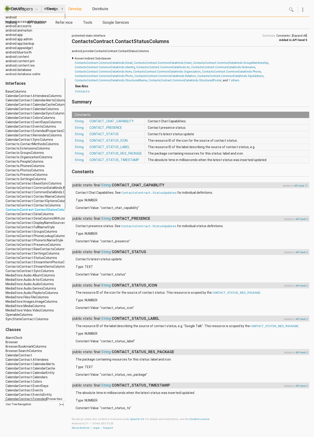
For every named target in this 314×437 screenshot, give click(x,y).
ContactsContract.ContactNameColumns (37, 196)
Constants (283, 35)
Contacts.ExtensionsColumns (28, 148)
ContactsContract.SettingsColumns (33, 253)
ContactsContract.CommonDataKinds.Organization (167, 71)
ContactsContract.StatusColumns (31, 258)
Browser (12, 342)
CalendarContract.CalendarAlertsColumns (37, 100)
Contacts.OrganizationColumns (29, 157)
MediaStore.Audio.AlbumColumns (30, 275)
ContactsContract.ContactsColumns (33, 205)
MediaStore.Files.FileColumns (27, 297)
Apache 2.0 (137, 419)
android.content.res (20, 65)
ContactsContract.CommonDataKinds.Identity (105, 67)
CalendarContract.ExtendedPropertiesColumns (40, 131)
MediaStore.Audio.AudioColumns (30, 284)
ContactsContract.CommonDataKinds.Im (163, 67)
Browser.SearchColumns (24, 351)
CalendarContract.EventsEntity (29, 394)
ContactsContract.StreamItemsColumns (36, 266)
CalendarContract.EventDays (27, 386)
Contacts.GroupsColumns (25, 153)
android (11, 17)
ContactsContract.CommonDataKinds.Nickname (223, 67)
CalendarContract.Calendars (27, 377)
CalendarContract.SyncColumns (29, 139)
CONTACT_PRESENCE (105, 127)
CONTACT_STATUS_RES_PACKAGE (115, 153)
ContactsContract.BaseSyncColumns (34, 183)
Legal (96, 427)
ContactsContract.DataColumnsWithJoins (37, 218)
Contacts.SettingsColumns (26, 179)
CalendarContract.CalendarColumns (32, 109)
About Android (80, 427)
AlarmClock (14, 338)
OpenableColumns (19, 315)
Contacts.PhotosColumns (25, 170)
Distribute (100, 9)
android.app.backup (20, 43)
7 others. (234, 80)
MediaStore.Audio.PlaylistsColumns (32, 293)
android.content (17, 57)
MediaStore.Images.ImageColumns (31, 301)
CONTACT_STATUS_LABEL (109, 147)
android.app (14, 35)
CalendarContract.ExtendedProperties (34, 399)
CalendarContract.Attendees (27, 359)
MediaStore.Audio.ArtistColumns (30, 280)
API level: (50, 8)
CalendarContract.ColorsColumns (30, 118)
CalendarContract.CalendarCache (30, 368)
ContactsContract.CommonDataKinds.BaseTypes (43, 188)
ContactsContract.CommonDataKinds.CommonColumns (48, 192)
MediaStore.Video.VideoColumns (30, 310)
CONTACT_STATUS (104, 134)
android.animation (19, 30)
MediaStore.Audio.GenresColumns (31, 288)
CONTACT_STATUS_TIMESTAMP (114, 160)
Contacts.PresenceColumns (27, 174)
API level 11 (301, 185)
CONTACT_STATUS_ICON (108, 140)
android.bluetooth (19, 52)
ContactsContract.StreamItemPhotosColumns (41, 262)
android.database (18, 70)
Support (108, 427)
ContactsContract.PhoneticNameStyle (34, 240)
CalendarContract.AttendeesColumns (34, 96)
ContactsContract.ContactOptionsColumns (38, 201)
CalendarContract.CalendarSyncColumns (36, 113)
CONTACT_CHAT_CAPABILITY (111, 121)
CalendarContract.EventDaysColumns (34, 122)
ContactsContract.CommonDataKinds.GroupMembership (230, 63)
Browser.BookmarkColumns (26, 346)
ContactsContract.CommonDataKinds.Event (162, 63)
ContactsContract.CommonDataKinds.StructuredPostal (184, 80)
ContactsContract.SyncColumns (30, 271)
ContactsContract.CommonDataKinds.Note (103, 71)
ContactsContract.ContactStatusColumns (38, 209)
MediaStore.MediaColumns (26, 306)
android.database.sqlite (23, 74)
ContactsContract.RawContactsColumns (36, 249)
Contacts (82, 91)
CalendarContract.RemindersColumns (34, 135)
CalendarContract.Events (24, 390)
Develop (75, 9)
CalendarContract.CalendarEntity (30, 373)
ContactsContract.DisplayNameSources (35, 223)
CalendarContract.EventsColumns (31, 126)
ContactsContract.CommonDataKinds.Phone (231, 71)
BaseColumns (16, 91)
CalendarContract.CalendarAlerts (30, 364)
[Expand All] (299, 35)
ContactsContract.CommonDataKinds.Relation (165, 76)
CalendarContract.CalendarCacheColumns (37, 104)
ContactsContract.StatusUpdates (149, 193)
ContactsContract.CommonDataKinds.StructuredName (111, 80)
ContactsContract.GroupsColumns (31, 231)
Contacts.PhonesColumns (25, 166)
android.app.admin (19, 39)
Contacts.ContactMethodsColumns (32, 144)
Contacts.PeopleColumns (24, 161)
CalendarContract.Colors (24, 381)
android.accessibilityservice (26, 21)
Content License (199, 419)
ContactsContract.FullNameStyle (30, 227)
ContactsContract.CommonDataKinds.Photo (104, 76)
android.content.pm (20, 61)
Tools (87, 22)
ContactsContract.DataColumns (30, 214)
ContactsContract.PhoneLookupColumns (36, 236)
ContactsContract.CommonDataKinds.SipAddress (230, 76)
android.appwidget (19, 48)
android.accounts (18, 26)
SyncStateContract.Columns (27, 319)
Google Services (116, 22)
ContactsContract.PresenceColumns (33, 244)
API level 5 (299, 40)
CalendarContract (19, 355)
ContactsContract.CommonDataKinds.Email (103, 63)
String (79, 121)
